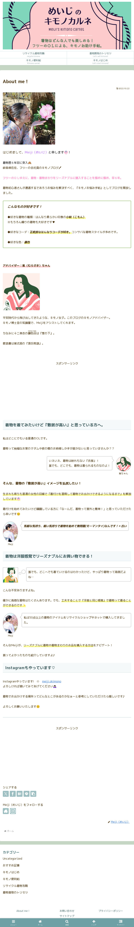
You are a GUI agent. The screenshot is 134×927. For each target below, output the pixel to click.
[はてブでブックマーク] (20, 794)
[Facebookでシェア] (13, 794)
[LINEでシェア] (26, 794)
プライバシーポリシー (111, 911)
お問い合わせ (67, 911)
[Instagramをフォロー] (13, 811)
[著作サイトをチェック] (6, 811)
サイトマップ (67, 916)
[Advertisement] (67, 390)
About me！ (23, 911)
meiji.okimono (51, 681)
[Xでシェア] (6, 794)
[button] (33, 794)
